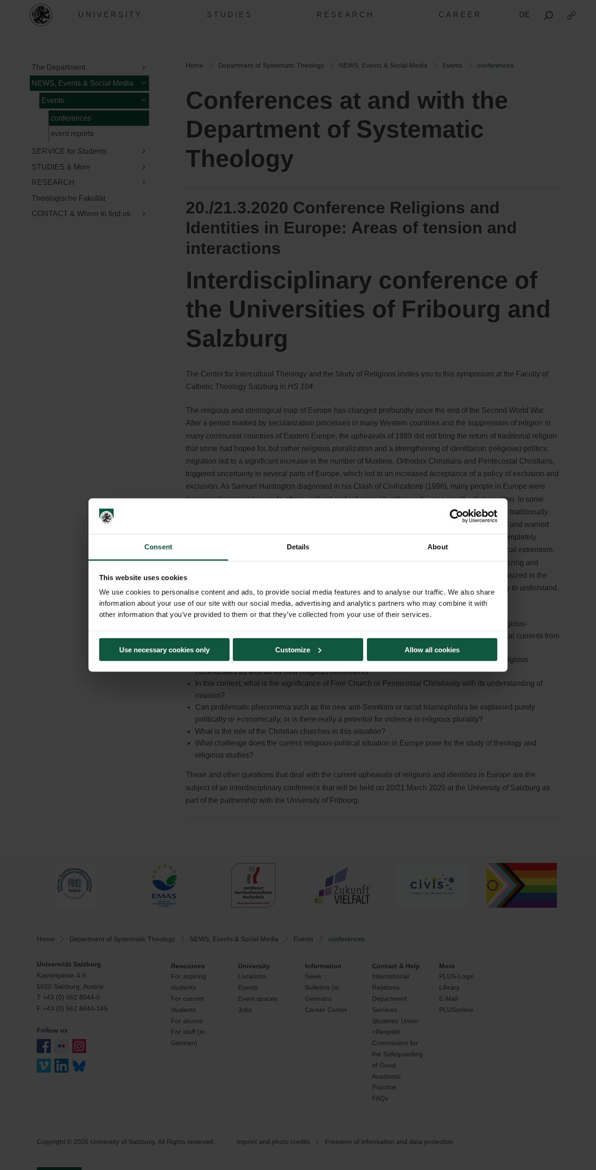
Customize (292, 649)
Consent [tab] (158, 547)
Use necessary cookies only (164, 649)
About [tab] (437, 547)
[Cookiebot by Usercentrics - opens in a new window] (456, 516)
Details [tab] (298, 547)
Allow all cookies (432, 649)
